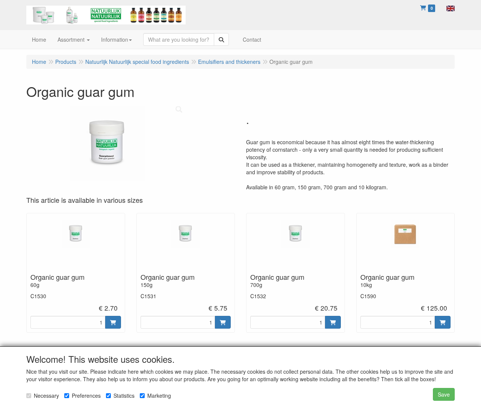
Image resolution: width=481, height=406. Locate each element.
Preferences (86, 395)
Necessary (46, 395)
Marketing (159, 395)
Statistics (124, 395)
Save (444, 394)
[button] (450, 7)
